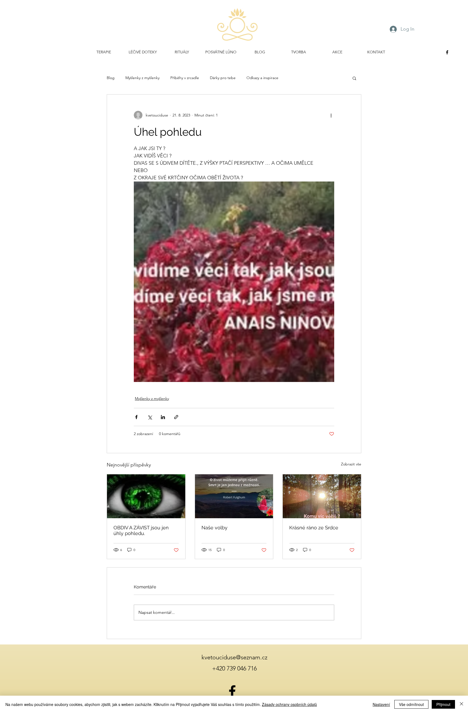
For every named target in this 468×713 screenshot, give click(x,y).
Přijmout (443, 704)
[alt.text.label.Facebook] (447, 52)
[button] (354, 78)
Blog (111, 77)
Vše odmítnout (411, 704)
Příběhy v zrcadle (184, 77)
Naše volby (214, 527)
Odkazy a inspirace (262, 77)
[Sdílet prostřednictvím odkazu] (176, 417)
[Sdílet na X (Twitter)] (149, 417)
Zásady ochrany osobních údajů (289, 704)
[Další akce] (331, 115)
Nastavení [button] (381, 704)
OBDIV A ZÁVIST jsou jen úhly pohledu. (141, 530)
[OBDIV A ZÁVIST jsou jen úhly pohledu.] (146, 496)
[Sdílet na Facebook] (136, 417)
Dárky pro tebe (223, 77)
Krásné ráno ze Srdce (313, 527)
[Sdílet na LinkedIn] (162, 417)
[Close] (461, 704)
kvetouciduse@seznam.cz (234, 657)
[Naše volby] (234, 496)
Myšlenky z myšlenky (142, 77)
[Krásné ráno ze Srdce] (322, 496)
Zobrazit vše (351, 464)
